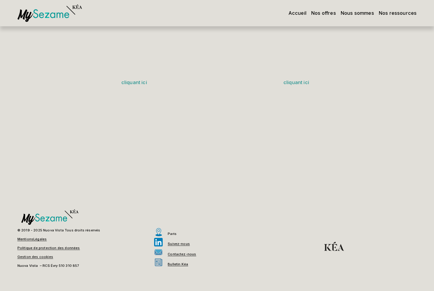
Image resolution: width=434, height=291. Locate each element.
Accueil (297, 13)
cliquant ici (134, 82)
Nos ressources (398, 13)
